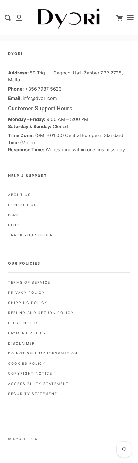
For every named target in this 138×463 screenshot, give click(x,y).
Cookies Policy (27, 364)
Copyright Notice (30, 373)
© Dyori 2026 (23, 439)
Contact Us (22, 205)
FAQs (13, 215)
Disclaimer (21, 343)
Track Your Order (30, 235)
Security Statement (32, 394)
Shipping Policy (27, 303)
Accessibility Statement (38, 384)
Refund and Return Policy (41, 313)
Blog (14, 225)
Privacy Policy (26, 293)
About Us (19, 195)
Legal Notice (24, 323)
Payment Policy (27, 333)
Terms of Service (29, 282)
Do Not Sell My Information (43, 353)
